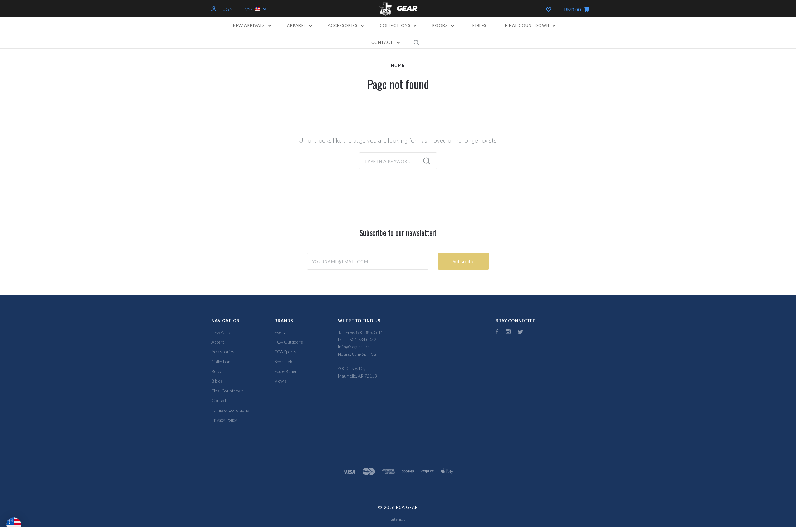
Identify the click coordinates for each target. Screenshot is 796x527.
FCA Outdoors (289, 342)
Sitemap (398, 519)
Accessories (343, 25)
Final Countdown (528, 25)
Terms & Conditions (230, 410)
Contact (383, 42)
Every (280, 332)
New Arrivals (249, 25)
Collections (396, 25)
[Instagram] (508, 332)
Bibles (479, 25)
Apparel (297, 25)
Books (440, 25)
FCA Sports (285, 351)
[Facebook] (497, 332)
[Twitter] (520, 332)
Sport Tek (283, 361)
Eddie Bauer (286, 371)
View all (282, 380)
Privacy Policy (224, 420)
